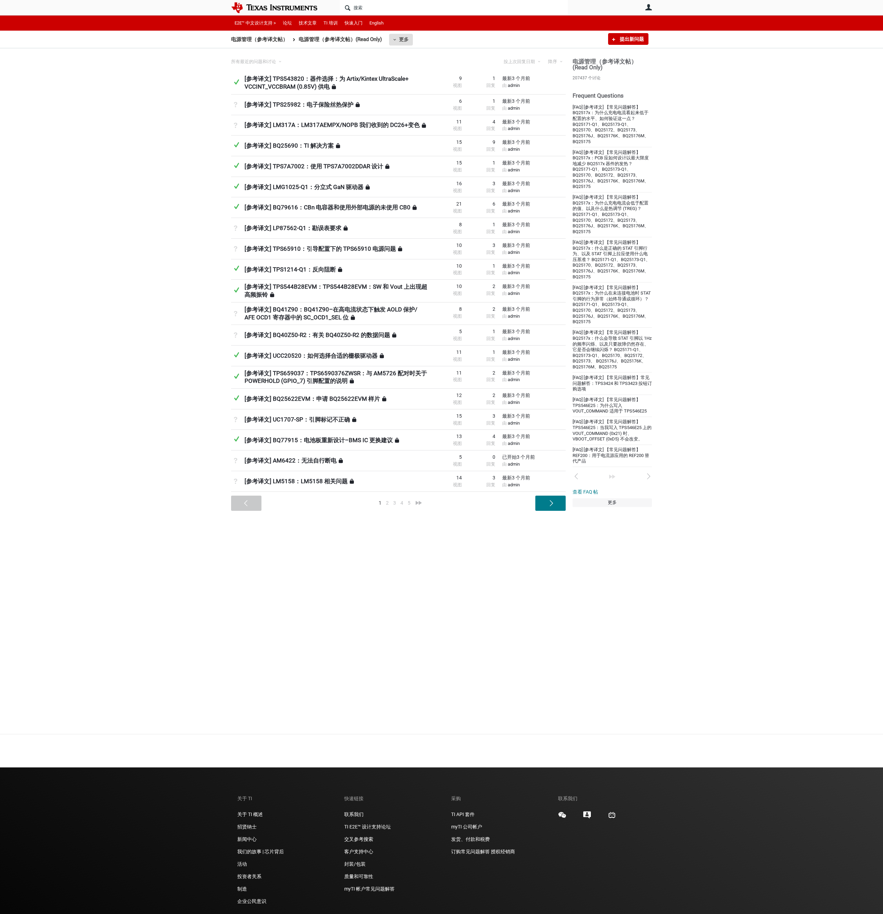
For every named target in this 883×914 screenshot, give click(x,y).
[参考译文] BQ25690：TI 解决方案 (289, 145)
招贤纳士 (247, 826)
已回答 (236, 82)
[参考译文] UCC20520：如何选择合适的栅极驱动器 (311, 355)
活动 (242, 864)
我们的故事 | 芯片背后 (260, 851)
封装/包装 (355, 864)
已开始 (518, 457)
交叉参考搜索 (358, 839)
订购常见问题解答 (470, 851)
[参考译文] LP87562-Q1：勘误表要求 (293, 228)
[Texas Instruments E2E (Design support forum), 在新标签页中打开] (587, 817)
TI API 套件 (463, 814)
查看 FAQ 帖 (585, 492)
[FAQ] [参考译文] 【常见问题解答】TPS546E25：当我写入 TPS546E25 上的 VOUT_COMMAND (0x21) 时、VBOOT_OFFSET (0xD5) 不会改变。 (612, 430)
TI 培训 (331, 23)
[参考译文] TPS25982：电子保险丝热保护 (299, 104)
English (376, 23)
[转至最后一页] (612, 476)
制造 (242, 889)
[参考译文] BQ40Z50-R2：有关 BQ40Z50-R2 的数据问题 (317, 334)
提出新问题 (631, 39)
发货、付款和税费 (470, 839)
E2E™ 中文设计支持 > (255, 23)
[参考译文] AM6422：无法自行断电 (291, 460)
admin (514, 85)
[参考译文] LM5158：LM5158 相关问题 (296, 481)
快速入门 (354, 23)
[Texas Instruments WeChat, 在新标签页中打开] (562, 817)
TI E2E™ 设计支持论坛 (367, 826)
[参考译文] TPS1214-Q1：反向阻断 (290, 269)
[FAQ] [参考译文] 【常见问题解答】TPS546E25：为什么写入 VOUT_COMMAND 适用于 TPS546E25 (610, 405)
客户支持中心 (358, 851)
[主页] (279, 7)
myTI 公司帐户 (466, 826)
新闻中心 (247, 839)
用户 (648, 7)
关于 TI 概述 (250, 814)
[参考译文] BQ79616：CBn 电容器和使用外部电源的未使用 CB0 (327, 207)
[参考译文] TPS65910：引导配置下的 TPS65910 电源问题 (320, 248)
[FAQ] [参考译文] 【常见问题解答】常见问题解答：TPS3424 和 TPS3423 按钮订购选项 (612, 383)
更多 (404, 39)
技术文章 (308, 23)
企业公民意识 (251, 901)
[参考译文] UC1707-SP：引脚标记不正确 (297, 419)
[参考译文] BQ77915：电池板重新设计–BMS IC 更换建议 (319, 439)
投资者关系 (249, 876)
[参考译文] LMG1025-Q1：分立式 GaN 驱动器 (304, 186)
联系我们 (354, 814)
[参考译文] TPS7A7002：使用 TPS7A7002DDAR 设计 (314, 166)
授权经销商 (503, 851)
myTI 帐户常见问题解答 (369, 889)
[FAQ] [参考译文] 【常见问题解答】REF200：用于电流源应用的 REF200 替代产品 (611, 455)
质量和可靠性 (359, 876)
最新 (516, 78)
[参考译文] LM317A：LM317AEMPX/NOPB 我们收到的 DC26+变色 (332, 124)
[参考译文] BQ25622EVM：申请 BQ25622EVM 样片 (312, 398)
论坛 (287, 23)
